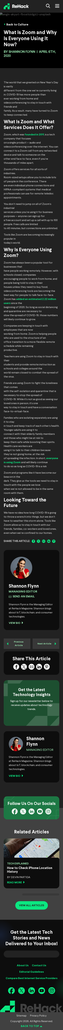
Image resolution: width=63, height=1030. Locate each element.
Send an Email (24, 596)
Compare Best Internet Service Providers (31, 978)
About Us (23, 965)
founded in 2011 (34, 134)
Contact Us (39, 965)
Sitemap (21, 1015)
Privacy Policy (38, 1015)
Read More (14, 882)
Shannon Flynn (22, 51)
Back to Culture (17, 24)
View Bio (14, 623)
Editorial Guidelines (31, 972)
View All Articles (31, 905)
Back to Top (30, 1026)
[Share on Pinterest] (53, 541)
